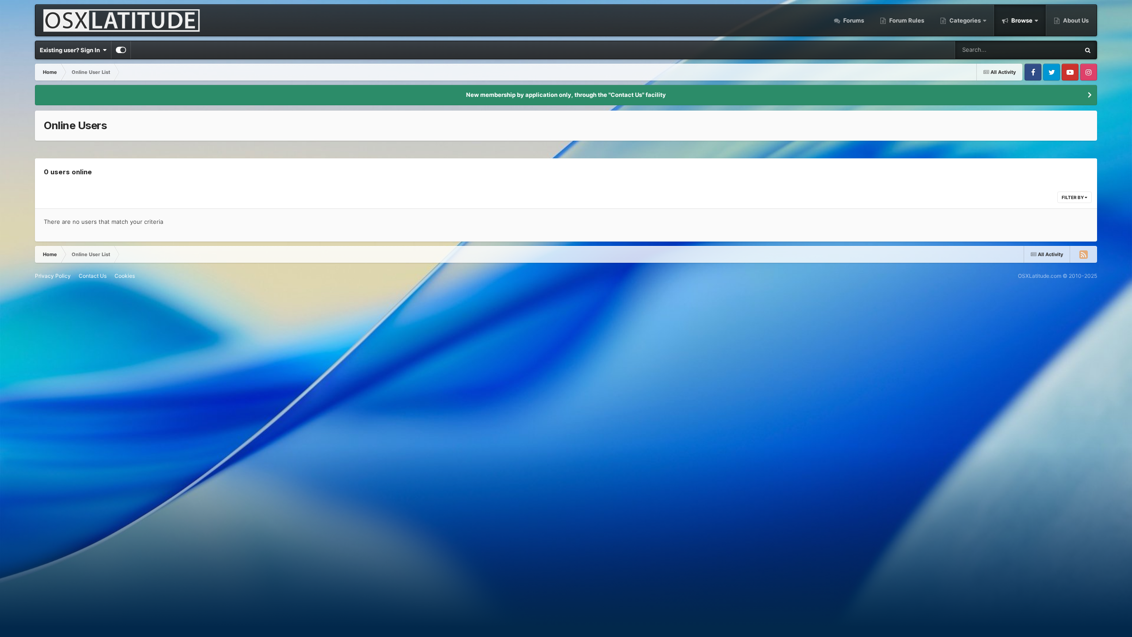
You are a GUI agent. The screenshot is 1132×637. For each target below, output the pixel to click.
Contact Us (93, 275)
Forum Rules (906, 20)
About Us (1075, 20)
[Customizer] (120, 50)
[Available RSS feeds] (1083, 254)
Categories (965, 20)
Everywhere (1052, 49)
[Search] (1088, 50)
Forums (853, 20)
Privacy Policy (53, 275)
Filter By (1073, 197)
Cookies (125, 275)
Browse (1022, 20)
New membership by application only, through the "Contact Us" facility (566, 94)
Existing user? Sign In (71, 50)
